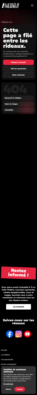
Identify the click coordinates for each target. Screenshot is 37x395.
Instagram (18, 334)
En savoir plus (8, 384)
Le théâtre (5, 355)
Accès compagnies (8, 364)
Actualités (9, 110)
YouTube (27, 334)
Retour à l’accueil (18, 62)
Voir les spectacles (18, 69)
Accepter (20, 389)
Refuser (8, 389)
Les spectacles (7, 360)
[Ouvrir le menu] (32, 5)
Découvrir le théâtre (13, 98)
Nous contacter (18, 75)
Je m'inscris (18, 307)
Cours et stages (11, 104)
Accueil (4, 350)
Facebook (9, 334)
